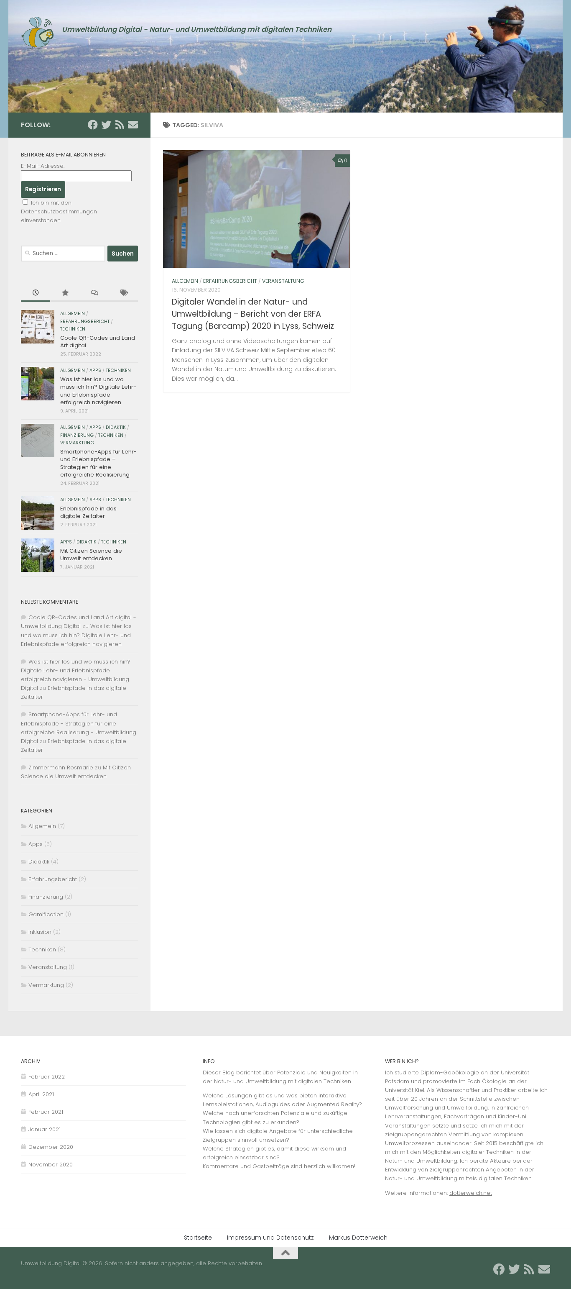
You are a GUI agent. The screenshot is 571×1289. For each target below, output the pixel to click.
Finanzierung (77, 435)
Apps (95, 370)
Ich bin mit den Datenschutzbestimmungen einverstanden (59, 211)
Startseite (198, 1237)
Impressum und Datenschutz (270, 1237)
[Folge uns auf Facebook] (93, 125)
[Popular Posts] (64, 293)
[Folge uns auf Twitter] (106, 125)
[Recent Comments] (94, 293)
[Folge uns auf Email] (133, 125)
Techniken (72, 329)
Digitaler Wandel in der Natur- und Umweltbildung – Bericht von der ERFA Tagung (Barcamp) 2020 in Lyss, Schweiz (253, 314)
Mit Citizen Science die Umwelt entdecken (91, 554)
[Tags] (123, 293)
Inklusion (39, 932)
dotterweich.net (470, 1193)
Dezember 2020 (50, 1147)
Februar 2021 (45, 1112)
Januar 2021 (44, 1129)
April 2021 (41, 1094)
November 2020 (50, 1165)
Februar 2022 (46, 1077)
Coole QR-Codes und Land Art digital (97, 341)
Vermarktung (77, 443)
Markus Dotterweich (358, 1237)
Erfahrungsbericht (230, 280)
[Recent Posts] (35, 293)
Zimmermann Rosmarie (60, 767)
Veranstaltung (283, 280)
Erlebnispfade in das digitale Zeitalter (88, 512)
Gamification (46, 914)
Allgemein (185, 280)
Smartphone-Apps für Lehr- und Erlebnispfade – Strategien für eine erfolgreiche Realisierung (98, 463)
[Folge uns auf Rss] (120, 125)
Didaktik (116, 427)
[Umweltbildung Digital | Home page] (37, 33)
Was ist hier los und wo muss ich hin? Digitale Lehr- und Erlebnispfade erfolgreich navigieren (98, 390)
